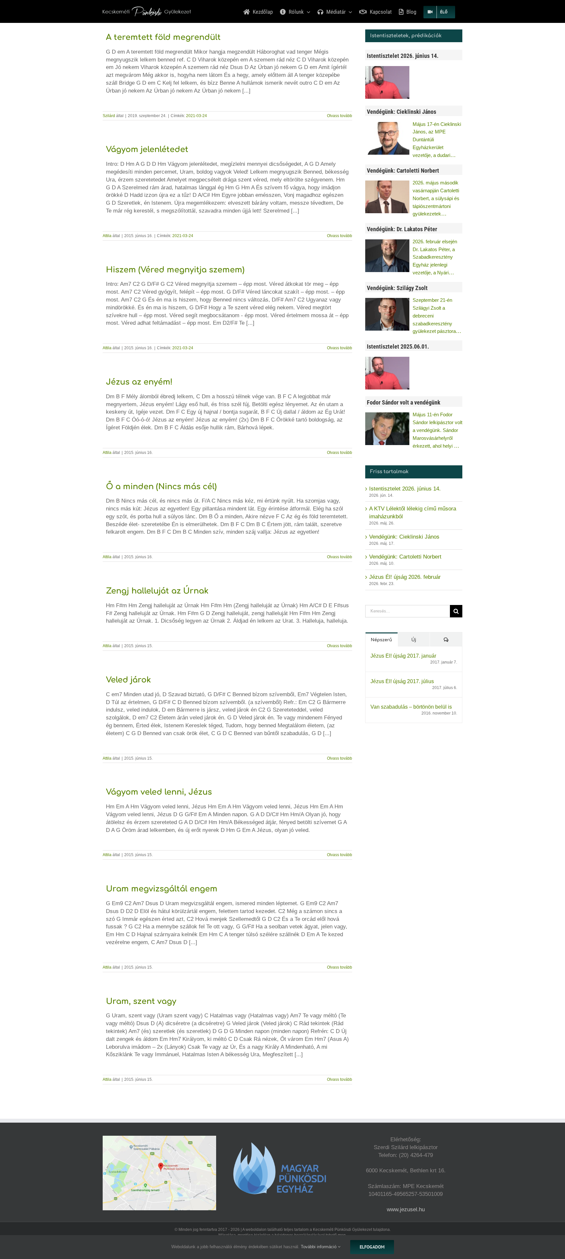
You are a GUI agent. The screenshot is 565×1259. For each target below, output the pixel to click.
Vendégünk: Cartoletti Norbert (405, 557)
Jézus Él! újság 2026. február (405, 577)
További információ (319, 1246)
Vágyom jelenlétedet (147, 149)
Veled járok (128, 680)
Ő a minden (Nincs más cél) (161, 486)
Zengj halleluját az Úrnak (157, 591)
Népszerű (381, 640)
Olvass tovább (339, 115)
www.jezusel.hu (406, 1209)
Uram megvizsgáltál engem (161, 889)
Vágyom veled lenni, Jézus (159, 792)
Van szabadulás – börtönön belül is (411, 707)
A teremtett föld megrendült (163, 37)
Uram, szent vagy (141, 1001)
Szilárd (109, 115)
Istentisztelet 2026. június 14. (405, 489)
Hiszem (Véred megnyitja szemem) (175, 270)
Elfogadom (372, 1247)
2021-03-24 (196, 115)
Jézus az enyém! (139, 382)
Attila (107, 235)
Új (413, 640)
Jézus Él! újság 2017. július (402, 681)
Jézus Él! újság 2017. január (403, 656)
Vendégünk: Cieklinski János (404, 537)
